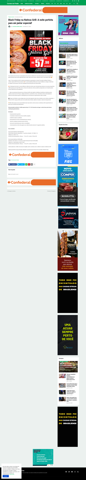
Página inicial (11, 16)
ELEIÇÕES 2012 (66, 0)
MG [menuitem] (61, 3)
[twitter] (74, 1)
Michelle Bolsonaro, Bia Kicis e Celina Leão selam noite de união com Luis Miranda (72, 63)
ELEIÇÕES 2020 (38, 0)
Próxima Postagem (51, 191)
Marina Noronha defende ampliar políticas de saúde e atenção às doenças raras (72, 109)
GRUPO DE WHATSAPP (11, 0)
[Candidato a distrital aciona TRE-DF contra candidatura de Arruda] (62, 78)
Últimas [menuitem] (37, 3)
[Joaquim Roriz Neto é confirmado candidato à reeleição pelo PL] (62, 392)
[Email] (32, 164)
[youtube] (78, 1)
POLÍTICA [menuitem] (48, 3)
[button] (74, 3)
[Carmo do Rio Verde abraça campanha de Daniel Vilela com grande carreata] (62, 385)
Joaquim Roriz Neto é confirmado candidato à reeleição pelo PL (71, 392)
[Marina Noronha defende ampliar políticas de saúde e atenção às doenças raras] (62, 109)
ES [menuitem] (57, 3)
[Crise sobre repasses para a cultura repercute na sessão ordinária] (62, 56)
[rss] (78, 472)
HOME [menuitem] (22, 3)
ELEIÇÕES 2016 (52, 0)
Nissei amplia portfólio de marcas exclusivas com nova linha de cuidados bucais (72, 116)
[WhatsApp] (26, 164)
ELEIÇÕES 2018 (45, 0)
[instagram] (76, 1)
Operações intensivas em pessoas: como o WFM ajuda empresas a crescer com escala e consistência (72, 101)
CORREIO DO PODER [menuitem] (28, 3)
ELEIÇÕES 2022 (31, 0)
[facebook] (72, 1)
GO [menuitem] (69, 3)
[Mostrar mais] (34, 164)
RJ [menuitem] (55, 3)
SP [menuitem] (52, 3)
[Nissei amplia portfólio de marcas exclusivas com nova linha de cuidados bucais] (62, 116)
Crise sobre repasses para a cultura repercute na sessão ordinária (72, 56)
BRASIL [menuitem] (42, 3)
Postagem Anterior (12, 191)
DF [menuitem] (66, 3)
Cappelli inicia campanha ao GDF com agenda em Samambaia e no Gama (72, 71)
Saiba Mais (11, 474)
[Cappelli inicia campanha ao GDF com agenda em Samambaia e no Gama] (62, 71)
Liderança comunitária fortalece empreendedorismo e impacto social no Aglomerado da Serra (71, 377)
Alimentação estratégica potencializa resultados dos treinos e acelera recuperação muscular (68, 366)
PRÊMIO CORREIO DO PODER (22, 0)
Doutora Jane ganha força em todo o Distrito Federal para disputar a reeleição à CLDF (72, 399)
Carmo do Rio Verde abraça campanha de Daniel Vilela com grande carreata (67, 47)
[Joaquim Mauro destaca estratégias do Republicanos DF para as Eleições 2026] (62, 84)
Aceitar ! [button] (5, 476)
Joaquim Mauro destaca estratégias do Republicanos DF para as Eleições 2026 (71, 85)
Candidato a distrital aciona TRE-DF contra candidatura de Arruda (72, 77)
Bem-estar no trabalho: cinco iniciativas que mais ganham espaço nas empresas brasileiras (72, 93)
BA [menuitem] (64, 3)
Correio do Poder (13, 3)
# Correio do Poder (19, 16)
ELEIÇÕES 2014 (59, 0)
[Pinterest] (29, 164)
